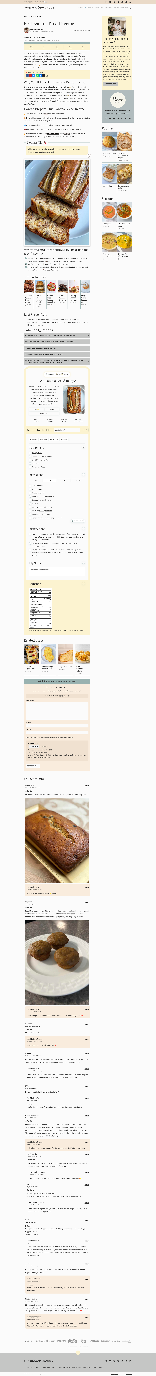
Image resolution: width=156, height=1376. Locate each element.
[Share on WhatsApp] (37, 75)
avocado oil (41, 507)
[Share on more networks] (43, 75)
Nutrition (64, 439)
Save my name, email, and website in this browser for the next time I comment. (50, 737)
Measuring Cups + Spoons (42, 456)
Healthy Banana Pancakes (73, 297)
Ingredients (43, 439)
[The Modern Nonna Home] (40, 7)
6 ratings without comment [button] (68, 681)
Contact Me (76, 1367)
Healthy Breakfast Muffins (79, 668)
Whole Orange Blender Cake (47, 667)
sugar (39, 493)
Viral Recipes (95, 7)
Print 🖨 (52, 409)
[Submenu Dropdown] (112, 7)
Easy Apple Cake (65, 666)
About (122, 7)
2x (64, 480)
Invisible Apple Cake (124, 187)
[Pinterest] (118, 2)
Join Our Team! (64, 1367)
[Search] (130, 8)
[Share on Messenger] (40, 75)
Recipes (89, 7)
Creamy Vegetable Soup (109, 255)
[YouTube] (110, 2)
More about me (110, 84)
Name (28, 723)
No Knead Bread (109, 153)
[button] (73, 30)
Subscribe (116, 7)
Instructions (54, 439)
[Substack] (130, 2)
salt (38, 504)
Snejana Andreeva (37, 29)
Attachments (33, 743)
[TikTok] (122, 2)
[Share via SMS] (33, 75)
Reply (87, 785)
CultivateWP (129, 1374)
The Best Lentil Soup (124, 224)
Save (85, 430)
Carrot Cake (107, 186)
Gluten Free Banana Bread (39, 298)
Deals (101, 7)
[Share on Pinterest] (30, 75)
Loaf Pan (35, 463)
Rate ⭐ (37, 409)
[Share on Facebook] (27, 75)
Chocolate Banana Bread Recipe (29, 298)
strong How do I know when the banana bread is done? (50, 342)
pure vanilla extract (48, 496)
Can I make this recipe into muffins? (41, 348)
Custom (78, 480)
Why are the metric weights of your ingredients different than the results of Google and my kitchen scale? (54, 361)
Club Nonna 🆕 (82, 7)
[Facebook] (114, 2)
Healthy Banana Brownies (62, 297)
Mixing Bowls (37, 453)
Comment (30, 700)
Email (28, 730)
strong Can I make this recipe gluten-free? (44, 354)
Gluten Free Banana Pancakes (51, 298)
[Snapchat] (126, 2)
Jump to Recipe (29, 37)
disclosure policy (54, 40)
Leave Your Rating (51, 696)
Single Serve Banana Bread (84, 298)
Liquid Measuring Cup (40, 460)
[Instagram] (106, 2)
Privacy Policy (114, 1374)
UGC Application (89, 1367)
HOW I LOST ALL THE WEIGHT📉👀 (35, 2)
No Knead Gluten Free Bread (123, 155)
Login (126, 7)
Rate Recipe (41, 37)
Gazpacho (107, 223)
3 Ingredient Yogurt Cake (30, 667)
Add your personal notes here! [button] (40, 569)
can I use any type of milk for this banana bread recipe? (50, 335)
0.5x (36, 480)
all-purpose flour (45, 511)
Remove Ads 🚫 (44, 413)
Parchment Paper (38, 467)
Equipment (33, 439)
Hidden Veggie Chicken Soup (124, 255)
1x (50, 480)
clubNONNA (28, 1367)
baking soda (45, 514)
